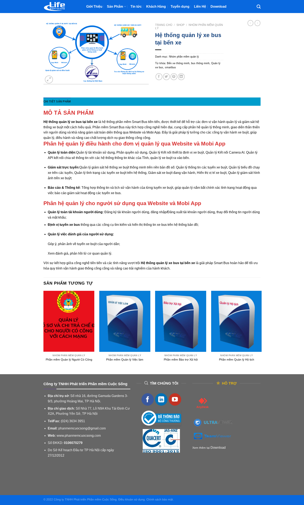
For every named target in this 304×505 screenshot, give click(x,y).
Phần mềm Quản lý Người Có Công (69, 359)
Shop (180, 24)
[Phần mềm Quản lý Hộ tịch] (236, 321)
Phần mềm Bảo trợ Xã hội (181, 359)
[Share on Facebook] (159, 76)
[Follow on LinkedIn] (161, 399)
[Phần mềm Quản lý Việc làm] (124, 321)
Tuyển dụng (180, 6)
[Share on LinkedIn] (181, 76)
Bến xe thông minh (178, 63)
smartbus (170, 67)
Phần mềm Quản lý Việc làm (124, 359)
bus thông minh (200, 63)
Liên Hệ (200, 6)
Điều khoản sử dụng (131, 499)
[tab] (57, 101)
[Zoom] (49, 80)
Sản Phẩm (115, 6)
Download (218, 6)
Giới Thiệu (94, 6)
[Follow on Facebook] (147, 399)
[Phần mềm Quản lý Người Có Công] (69, 321)
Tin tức (136, 6)
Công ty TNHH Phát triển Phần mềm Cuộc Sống (85, 499)
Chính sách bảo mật (159, 499)
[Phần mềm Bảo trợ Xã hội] (180, 321)
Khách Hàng (156, 6)
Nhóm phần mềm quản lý (184, 56)
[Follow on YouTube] (175, 399)
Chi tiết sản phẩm (57, 101)
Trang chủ (163, 24)
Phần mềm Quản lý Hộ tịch (236, 359)
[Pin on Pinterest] (173, 76)
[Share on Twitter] (166, 76)
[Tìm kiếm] (259, 6)
